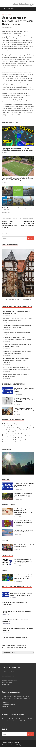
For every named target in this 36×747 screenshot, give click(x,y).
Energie (4, 14)
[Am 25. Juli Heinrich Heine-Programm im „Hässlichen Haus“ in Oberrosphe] (7, 398)
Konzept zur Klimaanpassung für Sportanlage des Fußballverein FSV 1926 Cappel (17, 179)
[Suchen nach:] (18, 238)
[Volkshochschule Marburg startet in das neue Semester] (7, 545)
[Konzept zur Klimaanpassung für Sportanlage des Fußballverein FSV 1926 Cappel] (18, 166)
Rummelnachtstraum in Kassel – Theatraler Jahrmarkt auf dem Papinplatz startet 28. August (17, 149)
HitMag (19, 745)
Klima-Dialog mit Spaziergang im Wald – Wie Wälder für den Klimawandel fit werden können (23, 495)
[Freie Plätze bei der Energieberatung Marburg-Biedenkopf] (18, 196)
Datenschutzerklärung (8, 704)
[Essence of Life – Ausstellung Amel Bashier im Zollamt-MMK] (7, 521)
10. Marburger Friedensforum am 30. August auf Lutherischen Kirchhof (24, 389)
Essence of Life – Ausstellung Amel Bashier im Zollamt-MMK (23, 521)
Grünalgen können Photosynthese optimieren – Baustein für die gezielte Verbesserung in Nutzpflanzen (16, 360)
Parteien (9, 14)
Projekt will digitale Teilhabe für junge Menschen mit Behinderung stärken (24, 409)
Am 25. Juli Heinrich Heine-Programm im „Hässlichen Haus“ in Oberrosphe (23, 399)
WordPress (11, 745)
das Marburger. (16, 742)
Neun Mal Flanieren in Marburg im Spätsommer (16, 332)
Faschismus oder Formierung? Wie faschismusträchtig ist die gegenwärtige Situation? (23, 561)
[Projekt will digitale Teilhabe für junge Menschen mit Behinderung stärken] (7, 408)
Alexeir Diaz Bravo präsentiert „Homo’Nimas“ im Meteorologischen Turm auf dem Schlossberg (23, 511)
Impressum (5, 702)
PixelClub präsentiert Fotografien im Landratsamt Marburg (24, 531)
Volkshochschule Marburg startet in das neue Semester (24, 545)
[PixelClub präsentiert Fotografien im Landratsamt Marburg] (7, 530)
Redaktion (5, 706)
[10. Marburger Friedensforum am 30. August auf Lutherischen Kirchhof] (7, 388)
